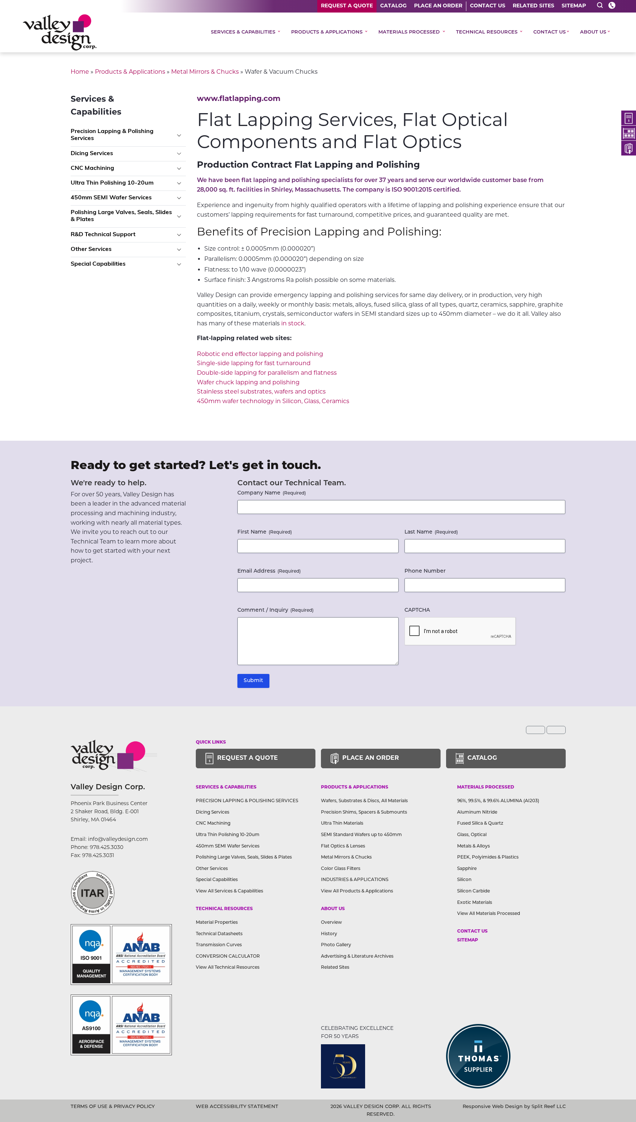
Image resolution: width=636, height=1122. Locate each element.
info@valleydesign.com (118, 839)
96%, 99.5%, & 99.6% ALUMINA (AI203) (498, 801)
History (329, 934)
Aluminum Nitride (477, 812)
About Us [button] (593, 32)
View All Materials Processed (488, 914)
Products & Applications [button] (327, 32)
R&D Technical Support (103, 235)
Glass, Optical (472, 835)
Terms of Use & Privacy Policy (113, 1106)
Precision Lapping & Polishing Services (112, 135)
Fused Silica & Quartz (480, 823)
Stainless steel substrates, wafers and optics (261, 391)
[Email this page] (535, 730)
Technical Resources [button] (487, 32)
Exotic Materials (474, 903)
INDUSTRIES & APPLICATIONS (354, 880)
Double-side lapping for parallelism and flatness (267, 372)
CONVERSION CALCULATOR (228, 956)
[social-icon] (628, 118)
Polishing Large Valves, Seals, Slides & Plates (121, 216)
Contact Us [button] (549, 32)
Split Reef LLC (548, 1106)
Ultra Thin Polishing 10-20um (112, 183)
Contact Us (487, 6)
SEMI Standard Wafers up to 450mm (361, 835)
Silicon (464, 880)
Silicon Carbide (473, 891)
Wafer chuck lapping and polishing (248, 382)
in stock (292, 323)
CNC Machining (92, 168)
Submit (253, 681)
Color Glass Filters (340, 869)
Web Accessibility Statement (237, 1106)
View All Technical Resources (227, 967)
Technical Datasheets (219, 934)
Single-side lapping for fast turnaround (254, 363)
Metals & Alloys (473, 846)
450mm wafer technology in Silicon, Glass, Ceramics (273, 401)
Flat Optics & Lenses (343, 846)
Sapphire (467, 869)
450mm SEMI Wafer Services (111, 198)
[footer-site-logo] (93, 893)
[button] (600, 5)
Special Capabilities (98, 264)
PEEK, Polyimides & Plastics (488, 857)
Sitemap (574, 6)
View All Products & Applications (357, 891)
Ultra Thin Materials (342, 823)
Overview (331, 922)
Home (80, 71)
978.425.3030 (106, 847)
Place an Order (438, 6)
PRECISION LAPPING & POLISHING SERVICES (247, 801)
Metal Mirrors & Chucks (205, 71)
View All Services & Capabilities (229, 891)
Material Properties (217, 922)
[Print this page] (556, 730)
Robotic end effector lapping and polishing (260, 353)
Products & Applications (130, 71)
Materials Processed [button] (409, 32)
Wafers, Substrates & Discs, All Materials (364, 801)
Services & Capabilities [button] (244, 32)
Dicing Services (92, 154)
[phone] (611, 5)
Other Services (91, 249)
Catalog (393, 6)
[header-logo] (59, 32)
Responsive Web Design (493, 1106)
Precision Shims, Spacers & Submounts (364, 812)
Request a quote (347, 6)
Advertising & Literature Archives (357, 956)
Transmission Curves (219, 945)
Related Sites (533, 6)
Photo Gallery (336, 945)
